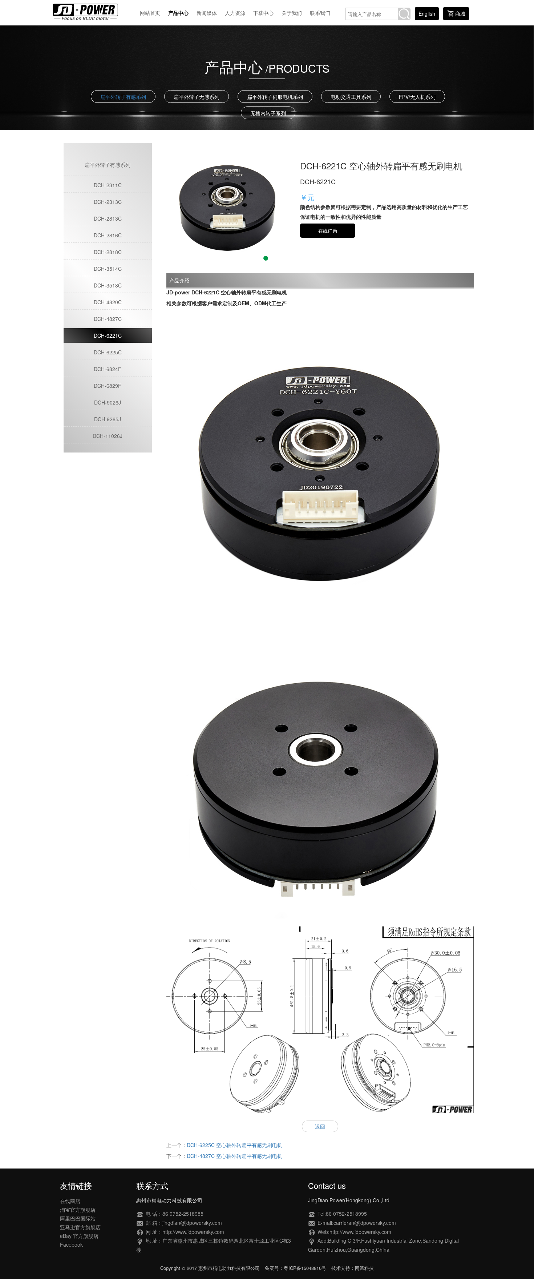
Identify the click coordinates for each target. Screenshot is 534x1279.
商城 (460, 13)
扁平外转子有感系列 (123, 96)
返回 (320, 1126)
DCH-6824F (107, 369)
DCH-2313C (108, 201)
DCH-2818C (108, 252)
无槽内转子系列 (268, 113)
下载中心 (263, 12)
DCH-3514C (108, 268)
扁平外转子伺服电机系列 (275, 96)
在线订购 (327, 230)
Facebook (71, 1244)
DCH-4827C (108, 318)
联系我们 (320, 12)
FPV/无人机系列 (417, 96)
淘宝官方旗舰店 (78, 1209)
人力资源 (235, 12)
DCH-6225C (108, 352)
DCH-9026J (107, 402)
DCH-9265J (107, 419)
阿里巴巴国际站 (78, 1218)
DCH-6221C (108, 335)
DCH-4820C (108, 302)
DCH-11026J (107, 435)
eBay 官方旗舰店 (79, 1235)
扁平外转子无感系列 (196, 96)
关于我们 (292, 12)
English (426, 13)
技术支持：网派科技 (352, 1268)
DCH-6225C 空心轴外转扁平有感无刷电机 (234, 1145)
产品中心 (178, 12)
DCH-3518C (108, 285)
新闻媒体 (207, 12)
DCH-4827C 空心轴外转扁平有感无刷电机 (234, 1155)
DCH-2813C (108, 218)
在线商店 (70, 1200)
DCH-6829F (107, 385)
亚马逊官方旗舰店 (80, 1227)
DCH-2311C (108, 185)
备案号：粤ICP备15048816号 (295, 1268)
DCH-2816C (108, 235)
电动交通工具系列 (351, 96)
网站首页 (150, 12)
